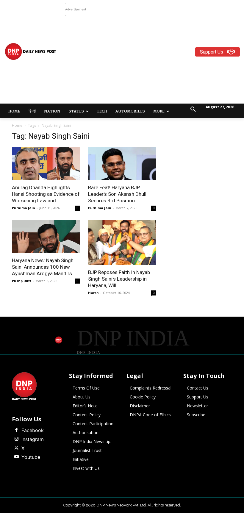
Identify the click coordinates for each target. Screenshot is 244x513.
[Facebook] (16, 430)
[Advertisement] (154, 60)
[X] (16, 448)
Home (17, 125)
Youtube (30, 457)
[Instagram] (16, 439)
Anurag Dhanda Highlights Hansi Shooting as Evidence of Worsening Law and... (46, 194)
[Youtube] (16, 457)
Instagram (32, 439)
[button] (193, 109)
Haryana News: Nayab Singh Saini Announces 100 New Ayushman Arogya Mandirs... (44, 266)
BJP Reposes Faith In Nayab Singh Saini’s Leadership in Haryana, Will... (119, 278)
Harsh (93, 292)
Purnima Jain (23, 208)
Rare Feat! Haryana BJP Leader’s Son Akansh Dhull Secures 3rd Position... (117, 194)
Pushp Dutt (21, 281)
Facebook (32, 430)
